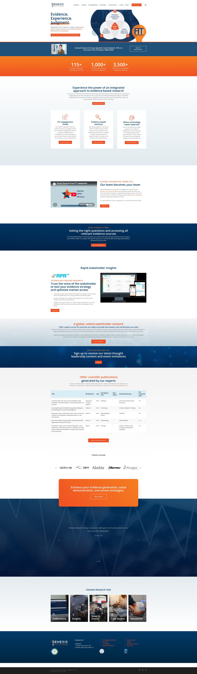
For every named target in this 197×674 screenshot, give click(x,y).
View (140, 401)
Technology (106, 644)
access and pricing (62, 31)
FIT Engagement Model (109, 640)
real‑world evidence (76, 29)
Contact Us (130, 645)
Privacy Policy (54, 671)
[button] (53, 35)
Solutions (105, 642)
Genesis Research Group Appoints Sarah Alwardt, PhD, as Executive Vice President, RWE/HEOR (98, 49)
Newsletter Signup (132, 644)
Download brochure (108, 645)
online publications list (120, 385)
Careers (129, 642)
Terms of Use (62, 671)
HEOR (52, 31)
